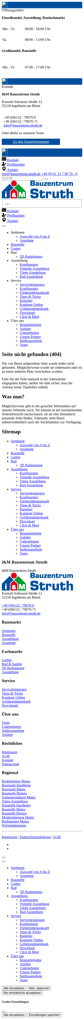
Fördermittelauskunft (34, 292)
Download (27, 313)
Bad (14, 461)
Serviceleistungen (32, 284)
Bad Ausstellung (31, 276)
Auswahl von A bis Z (35, 236)
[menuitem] (10, 160)
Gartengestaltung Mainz (19, 797)
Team (24, 345)
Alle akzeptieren (14, 988)
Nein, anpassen (39, 988)
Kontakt (7, 760)
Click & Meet (29, 317)
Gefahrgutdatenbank (34, 309)
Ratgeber (26, 301)
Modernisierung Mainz (18, 817)
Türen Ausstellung (33, 272)
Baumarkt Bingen (14, 793)
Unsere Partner (30, 337)
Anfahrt (25, 329)
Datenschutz (10, 764)
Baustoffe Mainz (13, 809)
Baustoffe (17, 244)
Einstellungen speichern (44, 1015)
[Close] (3, 861)
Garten (15, 248)
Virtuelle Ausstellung (34, 268)
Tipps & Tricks (30, 296)
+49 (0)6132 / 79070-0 (18, 605)
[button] (3, 226)
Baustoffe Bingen (14, 813)
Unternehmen (29, 333)
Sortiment (17, 441)
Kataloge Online (31, 305)
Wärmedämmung (14, 825)
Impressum (9, 752)
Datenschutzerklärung (35, 837)
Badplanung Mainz (15, 821)
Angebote (27, 240)
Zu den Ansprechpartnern (31, 142)
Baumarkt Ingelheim (16, 785)
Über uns (17, 529)
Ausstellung (19, 469)
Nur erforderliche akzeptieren (22, 992)
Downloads (10, 705)
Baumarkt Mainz (14, 789)
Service (16, 489)
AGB (6, 756)
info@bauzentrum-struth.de (23, 125)
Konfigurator (29, 264)
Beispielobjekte (30, 325)
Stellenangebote (31, 341)
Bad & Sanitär (12, 664)
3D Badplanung (31, 256)
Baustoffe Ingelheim (16, 805)
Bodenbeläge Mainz (16, 781)
